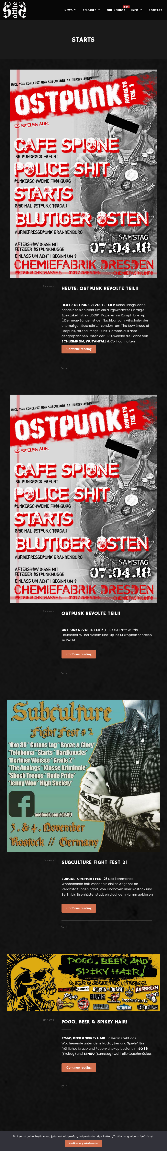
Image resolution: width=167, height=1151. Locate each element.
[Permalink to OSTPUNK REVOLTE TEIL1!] (83, 499)
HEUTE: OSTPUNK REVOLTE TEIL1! (100, 289)
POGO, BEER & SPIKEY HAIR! (94, 1022)
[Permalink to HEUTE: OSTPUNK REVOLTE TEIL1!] (83, 174)
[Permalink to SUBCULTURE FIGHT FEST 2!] (83, 776)
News (50, 286)
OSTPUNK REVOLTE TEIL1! (91, 613)
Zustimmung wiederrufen (83, 1143)
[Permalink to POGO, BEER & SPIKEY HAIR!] (83, 982)
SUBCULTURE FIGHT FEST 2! (94, 862)
